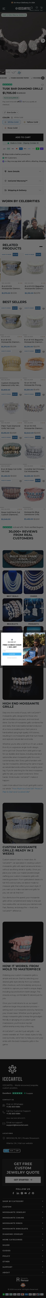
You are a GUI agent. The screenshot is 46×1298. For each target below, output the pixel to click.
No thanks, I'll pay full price (12, 657)
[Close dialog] (44, 634)
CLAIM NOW (12, 654)
